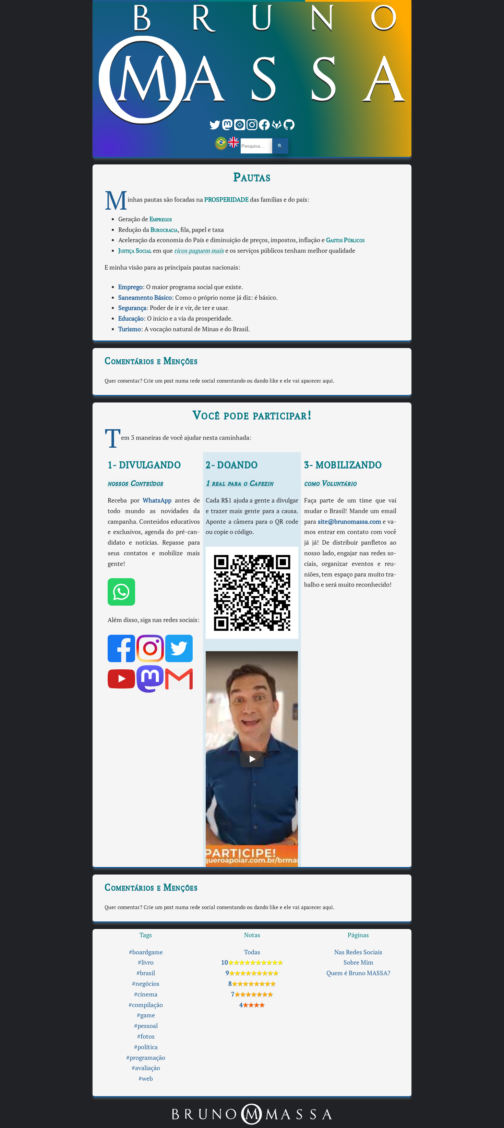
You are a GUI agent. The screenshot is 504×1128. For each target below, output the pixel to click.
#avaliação (146, 1068)
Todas (252, 952)
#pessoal (146, 1026)
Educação (131, 318)
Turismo (129, 329)
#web (146, 1078)
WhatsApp (157, 500)
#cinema (145, 994)
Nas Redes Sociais (358, 952)
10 (252, 962)
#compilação (146, 1005)
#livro (146, 962)
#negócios (145, 984)
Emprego (130, 287)
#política (146, 1047)
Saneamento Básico (145, 297)
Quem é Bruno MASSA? (358, 973)
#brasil (145, 973)
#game (146, 1015)
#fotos (146, 1036)
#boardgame (146, 952)
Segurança (132, 308)
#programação (145, 1058)
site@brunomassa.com (349, 521)
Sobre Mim (358, 962)
